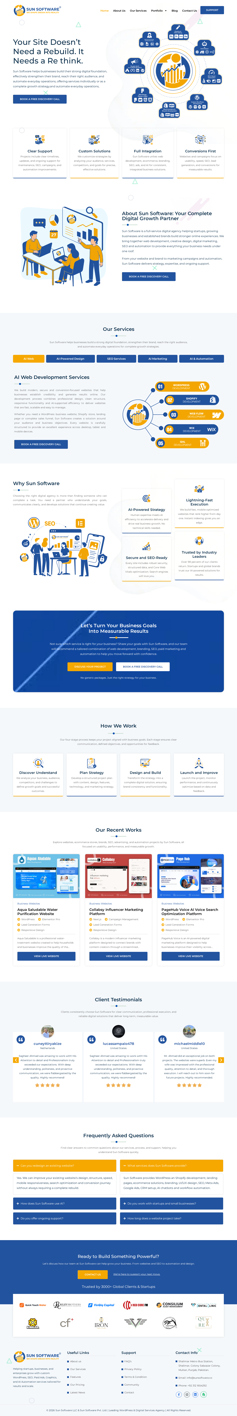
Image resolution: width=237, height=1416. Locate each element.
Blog (175, 10)
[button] (16, 1060)
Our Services (138, 10)
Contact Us (189, 10)
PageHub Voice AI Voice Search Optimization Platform (190, 912)
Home (104, 10)
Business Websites (28, 903)
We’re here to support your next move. (136, 1274)
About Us (119, 10)
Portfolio (157, 10)
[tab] (28, 359)
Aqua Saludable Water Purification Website (37, 912)
